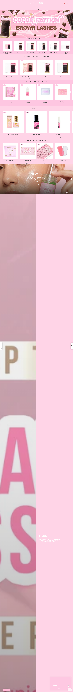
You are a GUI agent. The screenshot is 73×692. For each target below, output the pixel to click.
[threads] (62, 688)
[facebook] (58, 688)
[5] (67, 32)
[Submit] (68, 686)
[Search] (5, 3)
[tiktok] (61, 688)
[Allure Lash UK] (36, 3)
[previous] (1, 21)
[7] (70, 32)
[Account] (67, 3)
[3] (65, 32)
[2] (63, 32)
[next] (72, 21)
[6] (68, 32)
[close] (70, 677)
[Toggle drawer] (3, 3)
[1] (62, 32)
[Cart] (69, 3)
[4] (66, 32)
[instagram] (59, 688)
